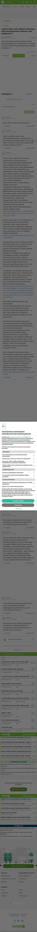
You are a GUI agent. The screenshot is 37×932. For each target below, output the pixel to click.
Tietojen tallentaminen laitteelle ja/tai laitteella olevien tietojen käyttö (17, 465)
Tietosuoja (18, 508)
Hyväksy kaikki (18, 501)
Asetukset (18, 505)
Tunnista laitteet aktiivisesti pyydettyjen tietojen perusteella (15, 475)
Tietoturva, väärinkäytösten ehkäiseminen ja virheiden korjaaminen (17, 483)
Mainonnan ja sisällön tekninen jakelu (12, 486)
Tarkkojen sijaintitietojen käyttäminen (12, 472)
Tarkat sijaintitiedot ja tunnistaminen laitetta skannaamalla (14, 455)
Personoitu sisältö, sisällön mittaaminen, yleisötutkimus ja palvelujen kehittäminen (14, 461)
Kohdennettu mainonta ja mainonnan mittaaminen (16, 458)
